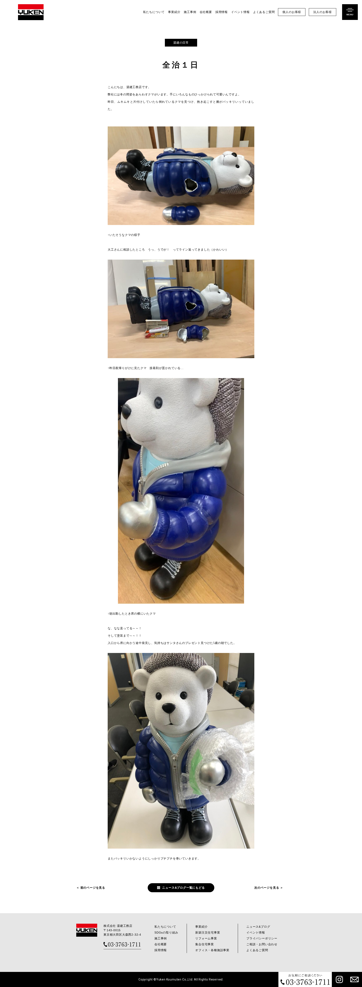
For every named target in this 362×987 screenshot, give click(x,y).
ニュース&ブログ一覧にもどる (183, 887)
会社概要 (206, 12)
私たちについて (154, 12)
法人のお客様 (322, 12)
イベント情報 (240, 12)
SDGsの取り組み (166, 932)
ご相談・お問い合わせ (261, 944)
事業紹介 (174, 12)
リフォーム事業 (206, 938)
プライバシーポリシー (261, 938)
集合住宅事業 (204, 944)
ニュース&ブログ (258, 926)
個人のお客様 (291, 12)
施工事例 (190, 12)
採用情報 (221, 12)
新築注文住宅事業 (207, 932)
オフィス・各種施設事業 (212, 950)
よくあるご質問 (264, 12)
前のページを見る (92, 887)
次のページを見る (266, 887)
